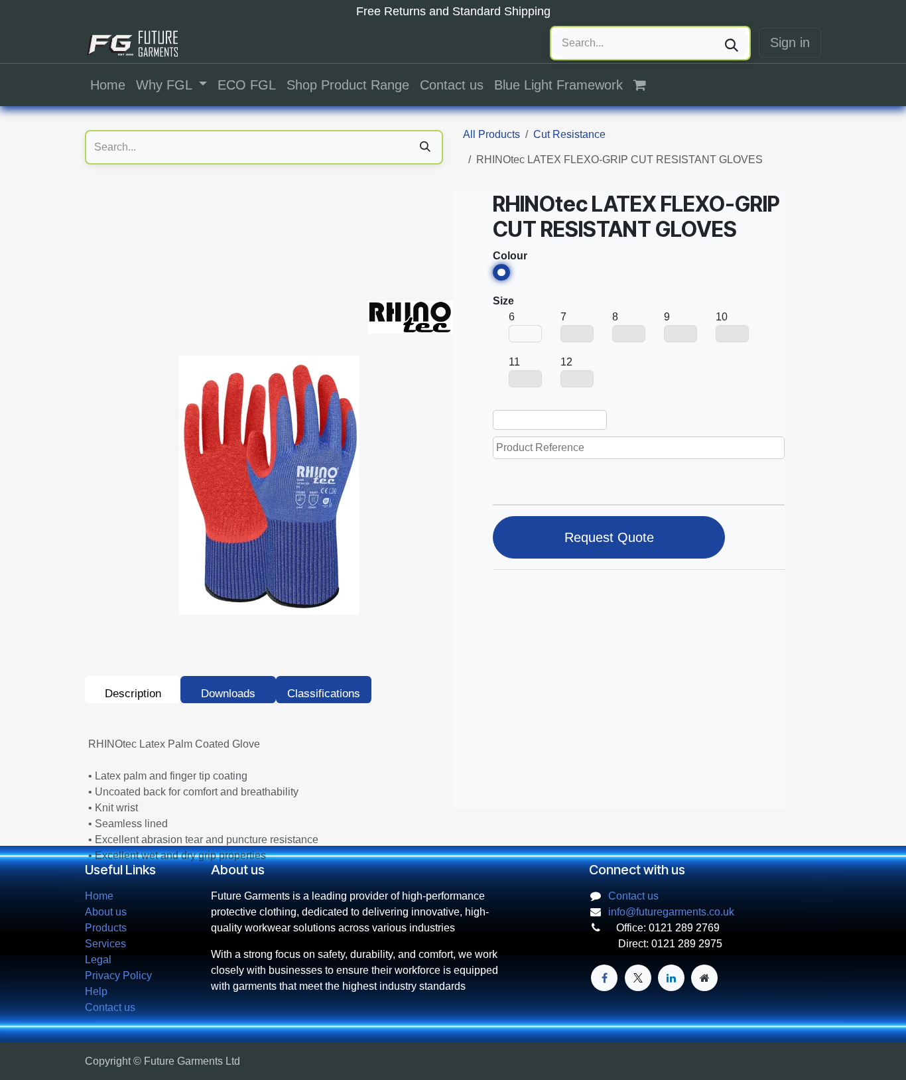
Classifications (323, 693)
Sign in (790, 42)
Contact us (110, 1007)
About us (106, 911)
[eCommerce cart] (646, 84)
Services (105, 943)
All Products (491, 134)
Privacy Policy (118, 975)
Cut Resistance (569, 134)
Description (133, 693)
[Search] (731, 43)
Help (96, 991)
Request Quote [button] (609, 537)
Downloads (228, 693)
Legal (98, 959)
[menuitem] (108, 85)
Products (106, 927)
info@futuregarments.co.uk (671, 911)
